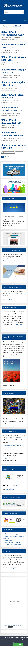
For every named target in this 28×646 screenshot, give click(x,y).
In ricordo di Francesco (12, 542)
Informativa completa (22, 642)
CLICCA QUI (18, 325)
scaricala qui (13, 485)
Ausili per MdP (9, 540)
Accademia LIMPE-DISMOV (14, 445)
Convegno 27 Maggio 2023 (13, 534)
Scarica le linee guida (10, 568)
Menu (4, 21)
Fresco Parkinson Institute (11, 261)
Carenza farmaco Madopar (13, 545)
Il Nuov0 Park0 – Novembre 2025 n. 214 (12, 134)
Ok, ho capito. (17, 644)
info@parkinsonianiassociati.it (12, 458)
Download (10, 626)
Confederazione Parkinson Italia (13, 259)
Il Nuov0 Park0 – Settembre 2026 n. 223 (12, 33)
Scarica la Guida (8, 299)
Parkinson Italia (10, 448)
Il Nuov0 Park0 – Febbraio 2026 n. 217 (11, 109)
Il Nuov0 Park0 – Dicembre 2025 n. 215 (12, 121)
